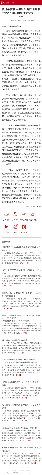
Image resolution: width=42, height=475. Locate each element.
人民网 (13, 3)
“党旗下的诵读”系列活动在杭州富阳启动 (19, 362)
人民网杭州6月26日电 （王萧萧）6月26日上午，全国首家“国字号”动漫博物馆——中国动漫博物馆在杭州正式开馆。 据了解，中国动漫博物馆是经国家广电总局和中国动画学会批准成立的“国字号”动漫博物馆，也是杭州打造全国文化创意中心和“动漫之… (21, 328)
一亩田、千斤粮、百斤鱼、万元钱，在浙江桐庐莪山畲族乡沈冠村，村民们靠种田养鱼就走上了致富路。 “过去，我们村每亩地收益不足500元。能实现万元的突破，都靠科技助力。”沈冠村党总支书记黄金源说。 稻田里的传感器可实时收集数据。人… (21, 348)
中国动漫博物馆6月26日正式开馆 (16, 321)
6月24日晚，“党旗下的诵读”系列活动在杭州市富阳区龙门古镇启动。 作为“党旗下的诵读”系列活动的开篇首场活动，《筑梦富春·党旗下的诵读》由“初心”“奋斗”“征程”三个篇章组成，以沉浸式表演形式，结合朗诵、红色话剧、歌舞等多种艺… (21, 370)
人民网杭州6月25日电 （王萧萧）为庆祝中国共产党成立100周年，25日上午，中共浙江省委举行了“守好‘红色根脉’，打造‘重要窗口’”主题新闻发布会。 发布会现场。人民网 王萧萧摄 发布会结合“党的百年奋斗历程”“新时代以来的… (21, 281)
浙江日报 (31, 20)
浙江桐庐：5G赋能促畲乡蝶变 (15, 340)
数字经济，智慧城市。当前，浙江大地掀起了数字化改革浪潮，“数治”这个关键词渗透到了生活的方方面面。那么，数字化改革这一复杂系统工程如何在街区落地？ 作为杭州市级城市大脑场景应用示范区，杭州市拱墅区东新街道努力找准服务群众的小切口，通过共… (21, 458)
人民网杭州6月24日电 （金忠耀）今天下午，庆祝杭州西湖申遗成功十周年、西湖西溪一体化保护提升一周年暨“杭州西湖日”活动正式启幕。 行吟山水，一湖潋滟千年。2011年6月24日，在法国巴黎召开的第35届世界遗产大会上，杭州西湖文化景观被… (21, 393)
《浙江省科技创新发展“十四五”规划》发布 (20, 428)
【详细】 (28, 263)
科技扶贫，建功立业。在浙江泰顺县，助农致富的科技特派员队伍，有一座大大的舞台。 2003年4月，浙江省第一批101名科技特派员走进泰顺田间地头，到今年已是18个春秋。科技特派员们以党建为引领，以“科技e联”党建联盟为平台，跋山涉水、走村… (21, 416)
